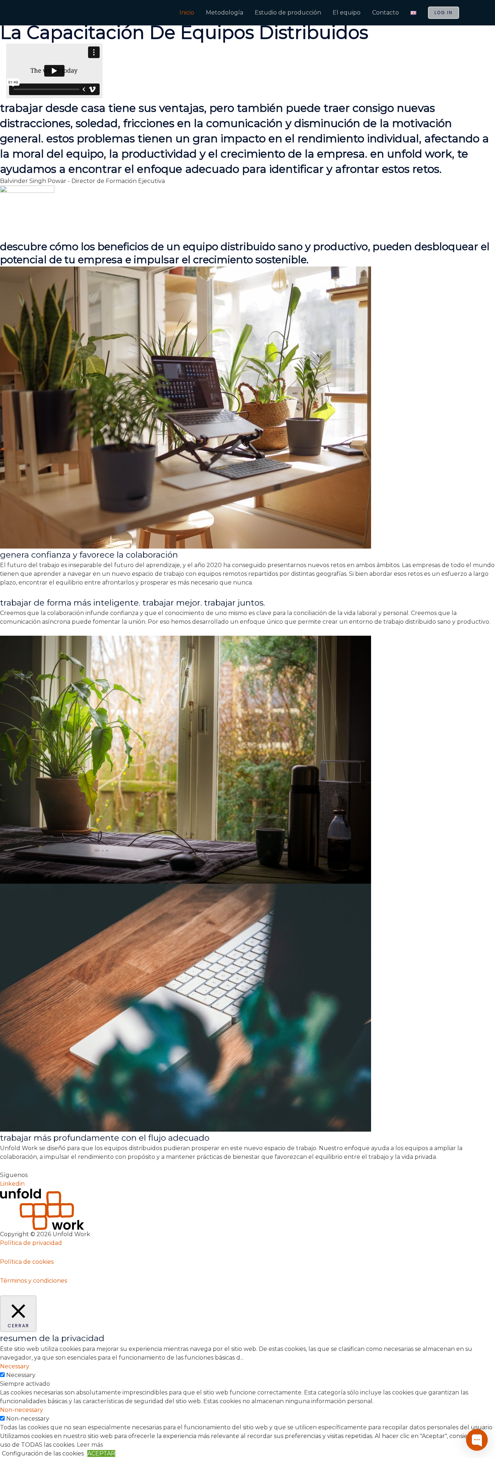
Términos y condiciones (33, 1280)
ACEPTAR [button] (101, 1453)
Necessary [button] (14, 1366)
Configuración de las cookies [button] (43, 1453)
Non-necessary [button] (21, 1409)
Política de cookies (27, 1261)
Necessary (21, 1375)
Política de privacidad (31, 1242)
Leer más (90, 1444)
